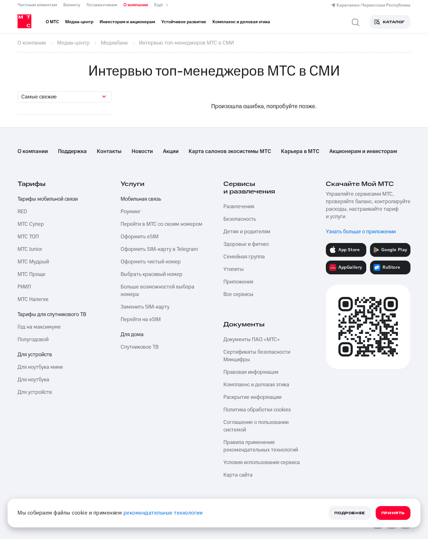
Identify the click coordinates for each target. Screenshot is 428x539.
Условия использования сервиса (261, 462)
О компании (135, 5)
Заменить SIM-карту (145, 307)
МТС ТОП (28, 236)
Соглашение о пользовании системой (256, 426)
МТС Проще (31, 274)
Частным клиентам (37, 5)
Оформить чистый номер (151, 262)
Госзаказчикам (101, 5)
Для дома (132, 334)
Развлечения (238, 206)
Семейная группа (244, 257)
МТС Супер (31, 224)
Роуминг (131, 211)
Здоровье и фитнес (246, 244)
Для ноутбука (33, 379)
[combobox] (65, 97)
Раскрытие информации (252, 397)
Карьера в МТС (300, 151)
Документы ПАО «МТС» (251, 339)
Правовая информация (250, 372)
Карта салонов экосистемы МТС (230, 151)
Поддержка (72, 151)
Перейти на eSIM (141, 319)
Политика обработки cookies (257, 410)
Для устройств (35, 354)
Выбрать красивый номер (151, 274)
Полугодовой (33, 339)
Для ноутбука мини (40, 367)
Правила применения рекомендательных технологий (260, 446)
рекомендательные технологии (163, 513)
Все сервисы (238, 294)
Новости (142, 151)
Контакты (109, 151)
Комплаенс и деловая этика (256, 384)
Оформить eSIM (140, 236)
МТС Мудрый (33, 262)
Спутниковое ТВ (140, 347)
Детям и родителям (246, 231)
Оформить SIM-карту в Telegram (159, 249)
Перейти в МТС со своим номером (161, 224)
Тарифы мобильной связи (48, 199)
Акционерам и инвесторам (363, 151)
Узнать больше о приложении (361, 231)
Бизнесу (71, 5)
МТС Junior (30, 249)
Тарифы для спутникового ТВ (52, 314)
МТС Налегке (33, 299)
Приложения (238, 282)
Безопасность (239, 219)
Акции (171, 151)
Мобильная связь (141, 199)
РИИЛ (24, 287)
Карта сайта (238, 475)
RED (22, 211)
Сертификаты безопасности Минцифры (256, 355)
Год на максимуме (39, 327)
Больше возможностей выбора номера (157, 290)
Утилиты (233, 269)
